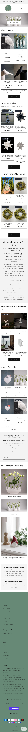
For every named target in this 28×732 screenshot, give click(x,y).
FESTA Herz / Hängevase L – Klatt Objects (7, 388)
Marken (4, 642)
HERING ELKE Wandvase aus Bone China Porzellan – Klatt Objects (20, 52)
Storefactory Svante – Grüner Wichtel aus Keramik (7, 353)
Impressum (5, 605)
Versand (25, 726)
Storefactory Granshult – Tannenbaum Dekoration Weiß (21, 330)
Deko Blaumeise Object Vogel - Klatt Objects (7, 82)
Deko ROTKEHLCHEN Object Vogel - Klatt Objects (7, 51)
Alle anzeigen (14, 96)
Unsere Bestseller (14, 22)
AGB (4, 602)
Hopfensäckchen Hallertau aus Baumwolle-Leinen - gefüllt (7, 196)
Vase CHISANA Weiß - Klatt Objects (20, 388)
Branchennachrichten (8, 624)
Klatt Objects (6, 652)
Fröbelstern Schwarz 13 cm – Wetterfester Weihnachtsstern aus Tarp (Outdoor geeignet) (20, 127)
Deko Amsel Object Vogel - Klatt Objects (20, 82)
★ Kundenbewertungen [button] (14, 730)
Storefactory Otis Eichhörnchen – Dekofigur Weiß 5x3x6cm (21, 353)
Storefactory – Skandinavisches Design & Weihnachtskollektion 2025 (14, 558)
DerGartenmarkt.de (9, 724)
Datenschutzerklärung (8, 615)
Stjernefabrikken (7, 649)
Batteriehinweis (6, 618)
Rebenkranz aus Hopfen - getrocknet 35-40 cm (21, 224)
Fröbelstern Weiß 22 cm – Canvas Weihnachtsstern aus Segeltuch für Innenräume (20, 155)
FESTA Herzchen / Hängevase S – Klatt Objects (7, 416)
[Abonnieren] (23, 458)
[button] (2, 8)
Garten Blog (5, 621)
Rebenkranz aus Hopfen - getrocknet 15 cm (21, 196)
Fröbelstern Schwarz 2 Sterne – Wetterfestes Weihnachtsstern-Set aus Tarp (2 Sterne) (7, 127)
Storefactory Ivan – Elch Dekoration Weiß (7, 330)
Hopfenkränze (6, 658)
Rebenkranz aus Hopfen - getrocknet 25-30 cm (7, 224)
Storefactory (6, 655)
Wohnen (5, 646)
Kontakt (5, 598)
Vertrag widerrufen (7, 633)
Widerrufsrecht (6, 608)
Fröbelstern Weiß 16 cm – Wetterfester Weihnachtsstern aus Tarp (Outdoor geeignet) (7, 155)
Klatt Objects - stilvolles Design (13, 496)
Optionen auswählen (20, 396)
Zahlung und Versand (8, 611)
